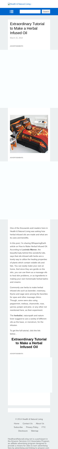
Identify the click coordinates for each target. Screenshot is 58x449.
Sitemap (34, 431)
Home (16, 423)
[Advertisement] (29, 79)
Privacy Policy (32, 427)
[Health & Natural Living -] (20, 4)
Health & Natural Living (32, 419)
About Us (40, 423)
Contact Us (28, 423)
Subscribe (18, 427)
